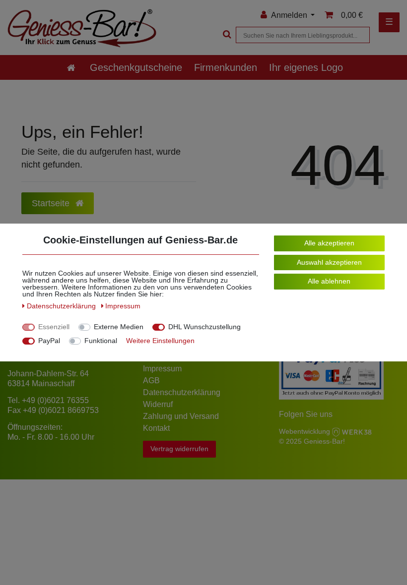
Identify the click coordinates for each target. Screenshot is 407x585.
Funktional (100, 341)
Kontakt (156, 428)
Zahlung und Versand (181, 416)
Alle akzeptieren (329, 243)
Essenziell (53, 327)
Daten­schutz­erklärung (62, 306)
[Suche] (226, 35)
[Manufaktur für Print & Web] (352, 431)
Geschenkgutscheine (136, 67)
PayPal (49, 341)
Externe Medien (118, 327)
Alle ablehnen (329, 281)
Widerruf (158, 404)
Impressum (162, 368)
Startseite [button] (52, 203)
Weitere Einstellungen (160, 341)
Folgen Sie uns (306, 414)
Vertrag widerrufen (179, 449)
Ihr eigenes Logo (306, 67)
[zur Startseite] (71, 67)
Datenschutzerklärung (181, 392)
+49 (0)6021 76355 (55, 400)
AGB (151, 380)
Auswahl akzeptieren (329, 262)
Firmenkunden (225, 67)
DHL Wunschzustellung (204, 327)
